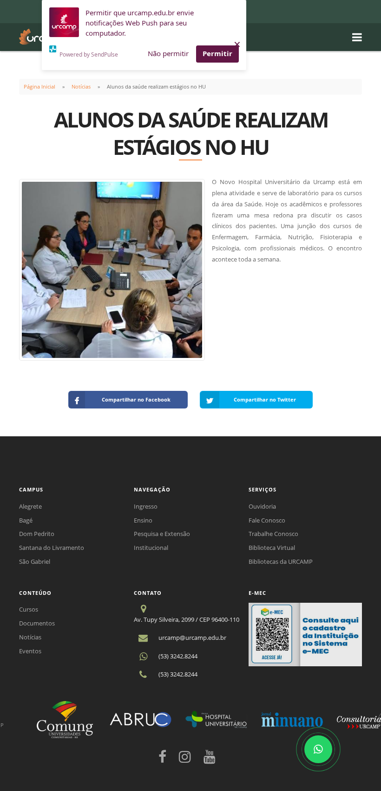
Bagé (26, 520)
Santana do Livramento (51, 547)
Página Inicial (39, 86)
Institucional (151, 547)
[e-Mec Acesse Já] (305, 634)
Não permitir (168, 53)
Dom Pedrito (36, 533)
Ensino (143, 520)
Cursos (28, 609)
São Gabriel (34, 561)
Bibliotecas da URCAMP (281, 561)
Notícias (81, 86)
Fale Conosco (267, 520)
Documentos (37, 623)
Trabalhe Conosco (273, 533)
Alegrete (30, 506)
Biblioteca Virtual (272, 547)
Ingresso (146, 506)
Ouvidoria (262, 506)
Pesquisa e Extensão (162, 533)
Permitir (217, 53)
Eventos (30, 651)
